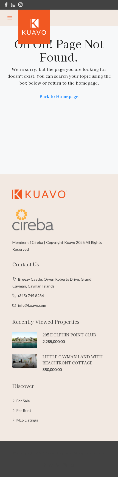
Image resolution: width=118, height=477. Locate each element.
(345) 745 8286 (31, 295)
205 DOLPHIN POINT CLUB (69, 334)
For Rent (23, 410)
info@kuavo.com (32, 305)
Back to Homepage (59, 96)
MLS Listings (27, 420)
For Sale (23, 400)
